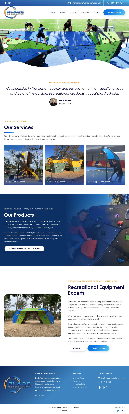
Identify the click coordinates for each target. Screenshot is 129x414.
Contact (97, 12)
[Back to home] (14, 12)
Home (52, 12)
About (62, 12)
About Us (77, 348)
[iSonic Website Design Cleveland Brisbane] (121, 410)
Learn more (39, 395)
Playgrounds (77, 381)
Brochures (85, 12)
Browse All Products (80, 387)
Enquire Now (114, 12)
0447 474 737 (106, 382)
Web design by (120, 407)
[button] (5, 45)
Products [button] (73, 12)
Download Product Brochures (24, 248)
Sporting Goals (78, 378)
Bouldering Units (79, 384)
